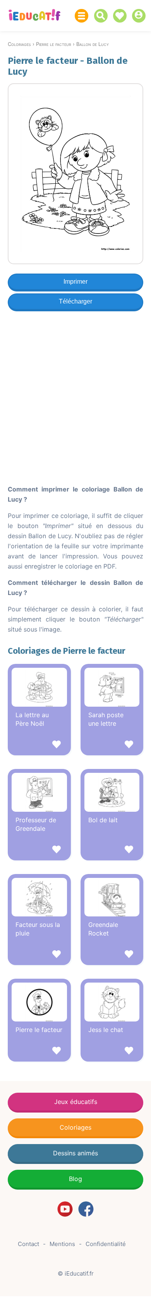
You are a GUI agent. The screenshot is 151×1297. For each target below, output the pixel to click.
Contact (28, 1244)
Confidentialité (106, 1244)
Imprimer (75, 281)
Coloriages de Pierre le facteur (66, 651)
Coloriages (75, 1127)
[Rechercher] (103, 15)
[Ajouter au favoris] (39, 745)
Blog (75, 1179)
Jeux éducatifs (75, 1102)
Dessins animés (75, 1153)
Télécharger (75, 301)
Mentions (62, 1244)
